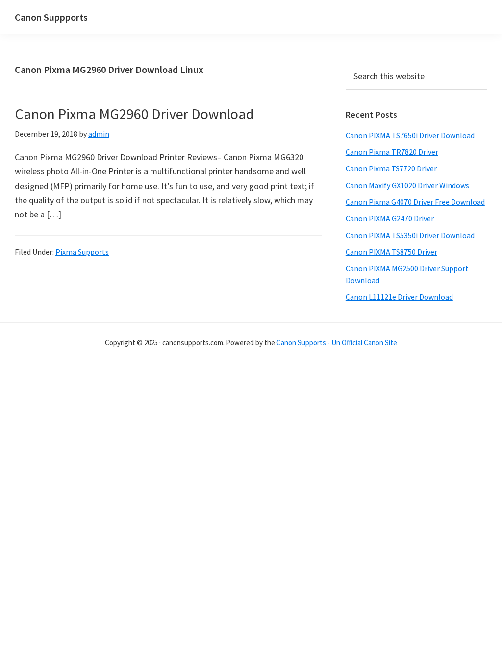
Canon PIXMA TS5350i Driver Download (410, 235)
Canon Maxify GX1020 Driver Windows (407, 185)
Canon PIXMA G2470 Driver (390, 218)
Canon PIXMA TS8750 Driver (391, 252)
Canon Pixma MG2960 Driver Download (134, 113)
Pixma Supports (82, 252)
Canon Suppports (51, 17)
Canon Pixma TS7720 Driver (391, 168)
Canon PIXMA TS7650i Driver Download (410, 135)
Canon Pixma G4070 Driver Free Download (415, 202)
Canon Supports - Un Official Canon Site (336, 342)
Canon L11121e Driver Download (399, 297)
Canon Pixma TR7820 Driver (392, 152)
